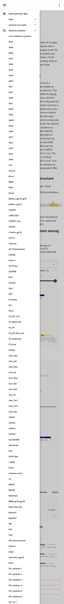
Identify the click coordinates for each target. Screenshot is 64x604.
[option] (19, 19)
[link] (19, 13)
